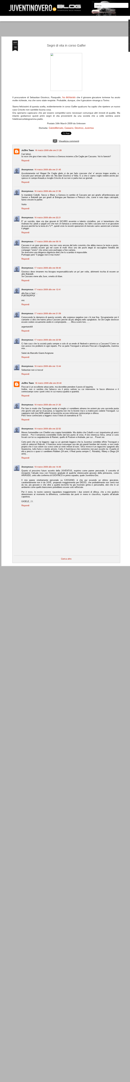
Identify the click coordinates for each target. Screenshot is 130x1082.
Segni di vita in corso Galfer (66, 45)
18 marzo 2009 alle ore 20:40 (48, 382)
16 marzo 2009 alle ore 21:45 (47, 169)
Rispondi (25, 160)
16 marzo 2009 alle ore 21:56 (47, 191)
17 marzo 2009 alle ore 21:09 (47, 313)
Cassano (69, 127)
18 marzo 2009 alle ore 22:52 (47, 428)
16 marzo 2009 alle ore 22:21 (47, 217)
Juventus (89, 127)
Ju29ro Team (27, 150)
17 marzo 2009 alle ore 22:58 (47, 339)
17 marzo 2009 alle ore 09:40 (47, 267)
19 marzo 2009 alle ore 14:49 (47, 466)
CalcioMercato (56, 127)
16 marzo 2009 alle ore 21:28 (48, 150)
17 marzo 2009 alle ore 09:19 (47, 241)
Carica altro (66, 558)
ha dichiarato (69, 97)
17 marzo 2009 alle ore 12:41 (47, 289)
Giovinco (79, 127)
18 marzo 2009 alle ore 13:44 (47, 366)
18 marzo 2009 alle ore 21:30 (47, 404)
